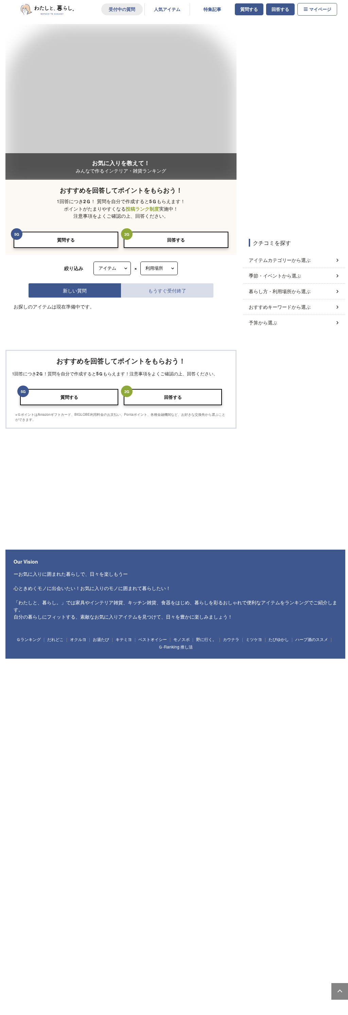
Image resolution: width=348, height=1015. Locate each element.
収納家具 (24, 670)
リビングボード (212, 658)
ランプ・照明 (127, 658)
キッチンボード (179, 658)
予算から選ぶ (263, 322)
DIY (148, 958)
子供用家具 (178, 879)
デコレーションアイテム (159, 853)
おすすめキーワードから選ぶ (280, 306)
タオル (146, 696)
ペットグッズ (177, 906)
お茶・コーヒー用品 (312, 749)
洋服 (152, 906)
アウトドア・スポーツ (56, 958)
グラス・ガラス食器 (213, 788)
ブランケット (221, 827)
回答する (280, 9)
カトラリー (272, 788)
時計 (83, 723)
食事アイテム (130, 879)
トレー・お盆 (121, 749)
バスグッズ (169, 696)
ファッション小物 (123, 906)
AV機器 (118, 984)
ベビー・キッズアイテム (37, 879)
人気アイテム (167, 9)
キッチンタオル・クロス (67, 827)
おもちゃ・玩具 (79, 879)
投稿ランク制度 (142, 209)
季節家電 (96, 984)
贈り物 (90, 932)
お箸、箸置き (300, 788)
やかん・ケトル (152, 749)
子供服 (155, 879)
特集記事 (212, 9)
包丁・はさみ (91, 749)
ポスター (104, 723)
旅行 (255, 958)
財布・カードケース (84, 906)
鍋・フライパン (60, 749)
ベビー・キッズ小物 (212, 879)
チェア (151, 658)
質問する (249, 9)
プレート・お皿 (51, 788)
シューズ (202, 906)
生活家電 (45, 984)
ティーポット (178, 788)
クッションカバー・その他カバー (175, 827)
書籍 (168, 958)
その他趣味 (299, 958)
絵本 (105, 879)
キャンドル (60, 723)
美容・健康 (212, 958)
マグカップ (150, 788)
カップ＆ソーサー (119, 788)
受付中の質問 (122, 9)
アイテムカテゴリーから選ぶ (280, 259)
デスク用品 (63, 853)
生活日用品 (26, 696)
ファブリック (28, 827)
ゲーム (275, 958)
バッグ (53, 906)
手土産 (111, 932)
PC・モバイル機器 (116, 853)
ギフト (24, 932)
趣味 (24, 958)
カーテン (267, 827)
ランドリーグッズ (80, 696)
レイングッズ (228, 906)
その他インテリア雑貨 (271, 723)
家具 (24, 658)
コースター (247, 788)
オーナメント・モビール (224, 723)
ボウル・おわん (84, 788)
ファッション (28, 906)
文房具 (86, 853)
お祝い (70, 932)
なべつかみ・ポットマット (117, 827)
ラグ (246, 827)
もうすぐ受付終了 (167, 290)
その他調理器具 (52, 762)
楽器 (235, 958)
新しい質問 (75, 290)
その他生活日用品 (200, 696)
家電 (24, 984)
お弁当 (325, 788)
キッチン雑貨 (28, 749)
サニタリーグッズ (117, 696)
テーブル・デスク (93, 658)
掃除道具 (50, 696)
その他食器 (26, 800)
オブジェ (189, 723)
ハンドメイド (93, 958)
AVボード (240, 658)
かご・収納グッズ (160, 723)
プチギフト (47, 932)
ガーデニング (123, 958)
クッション (128, 723)
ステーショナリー (32, 853)
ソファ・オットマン (54, 658)
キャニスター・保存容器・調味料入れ (204, 749)
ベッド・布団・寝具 (272, 658)
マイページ (320, 9)
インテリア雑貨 (30, 723)
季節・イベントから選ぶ (275, 275)
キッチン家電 (71, 984)
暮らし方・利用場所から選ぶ (280, 291)
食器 (24, 788)
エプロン (24, 762)
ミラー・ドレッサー (312, 658)
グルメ (188, 958)
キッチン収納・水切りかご (265, 749)
